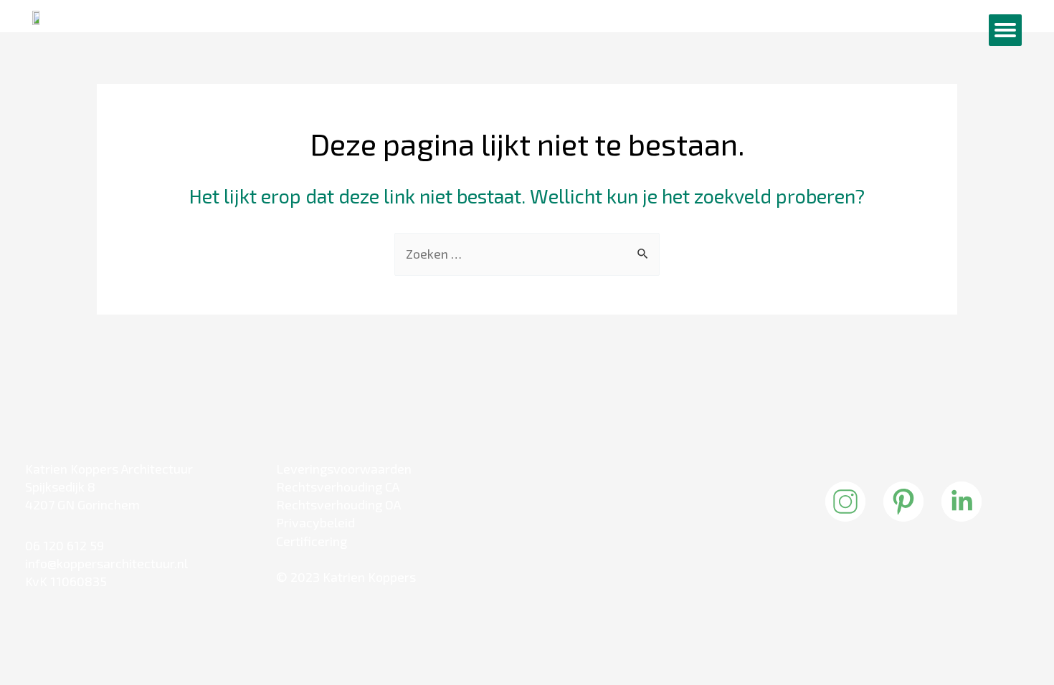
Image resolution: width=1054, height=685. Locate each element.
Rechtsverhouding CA (337, 486)
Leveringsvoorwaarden (344, 468)
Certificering (311, 541)
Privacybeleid (315, 522)
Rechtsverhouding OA (338, 504)
